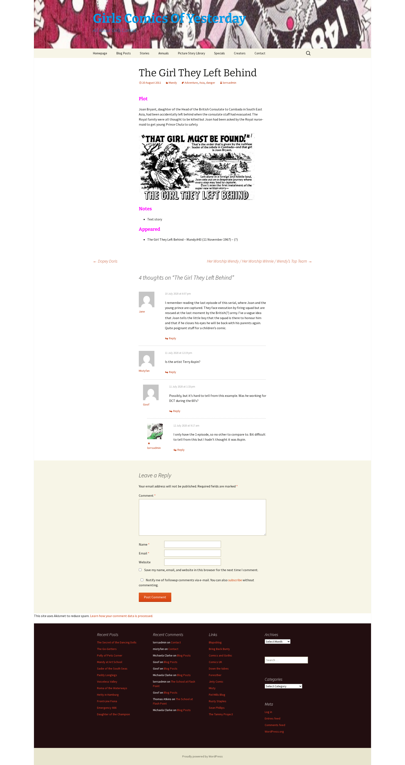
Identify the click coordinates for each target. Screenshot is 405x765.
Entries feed (272, 718)
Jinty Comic (216, 681)
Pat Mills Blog (217, 695)
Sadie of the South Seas (112, 668)
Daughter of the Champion (113, 714)
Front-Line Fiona (107, 701)
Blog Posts (123, 53)
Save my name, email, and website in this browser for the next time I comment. (201, 570)
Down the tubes (219, 668)
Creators (240, 53)
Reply (172, 338)
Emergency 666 (106, 708)
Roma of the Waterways (112, 688)
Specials (219, 53)
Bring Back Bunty (219, 649)
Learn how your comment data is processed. (121, 616)
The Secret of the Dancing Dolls (116, 642)
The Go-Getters (107, 649)
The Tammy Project (221, 714)
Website (145, 562)
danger (210, 83)
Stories (144, 53)
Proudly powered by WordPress (202, 756)
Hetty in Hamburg (108, 695)
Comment (147, 495)
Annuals (163, 53)
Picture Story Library (191, 53)
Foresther (215, 675)
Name (144, 544)
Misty (212, 688)
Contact (260, 53)
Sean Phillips (217, 708)
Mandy (173, 83)
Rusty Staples (217, 701)
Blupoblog (215, 642)
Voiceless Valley (107, 681)
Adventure (191, 83)
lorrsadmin (229, 83)
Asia (202, 83)
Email (144, 553)
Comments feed (275, 725)
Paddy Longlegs (107, 675)
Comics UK (215, 662)
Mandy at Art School (109, 662)
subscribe (235, 580)
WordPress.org (274, 731)
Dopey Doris (105, 261)
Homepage (100, 53)
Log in (268, 712)
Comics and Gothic (220, 655)
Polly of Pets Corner (109, 655)
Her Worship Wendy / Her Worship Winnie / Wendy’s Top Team (259, 261)
